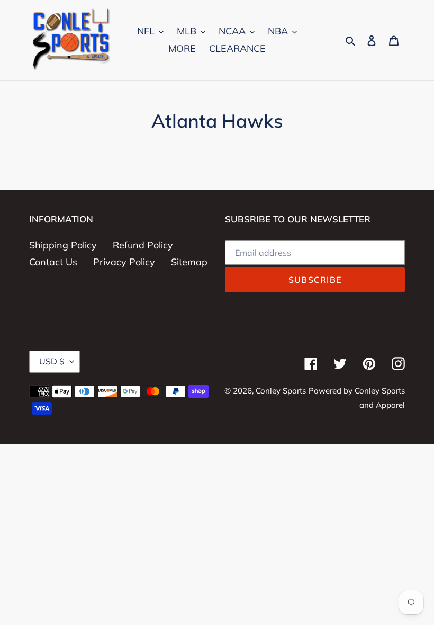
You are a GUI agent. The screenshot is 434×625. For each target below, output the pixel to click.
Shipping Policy (63, 245)
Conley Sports (281, 391)
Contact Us (53, 262)
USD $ (52, 361)
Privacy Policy (124, 262)
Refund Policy (143, 245)
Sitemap (189, 262)
